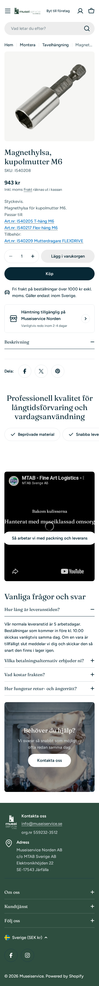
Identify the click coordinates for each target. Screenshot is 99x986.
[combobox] (49, 28)
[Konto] (80, 11)
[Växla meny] (7, 11)
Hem (8, 44)
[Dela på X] (41, 371)
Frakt (28, 189)
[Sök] (87, 28)
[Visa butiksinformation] (85, 318)
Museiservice (32, 976)
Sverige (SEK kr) (27, 937)
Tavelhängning (55, 44)
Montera (27, 44)
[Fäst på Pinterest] (57, 371)
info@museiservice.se (41, 823)
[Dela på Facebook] (24, 371)
